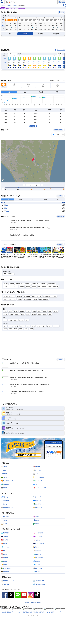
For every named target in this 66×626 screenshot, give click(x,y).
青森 (5, 208)
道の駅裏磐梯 (27, 296)
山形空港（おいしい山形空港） (23, 283)
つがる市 (28, 311)
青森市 (5, 311)
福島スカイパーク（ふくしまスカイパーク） (48, 286)
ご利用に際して (42, 612)
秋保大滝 (20, 299)
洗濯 (4, 66)
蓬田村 (49, 311)
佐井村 (27, 320)
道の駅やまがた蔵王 (43, 299)
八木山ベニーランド (36, 296)
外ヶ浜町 (56, 311)
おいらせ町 (56, 326)
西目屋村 (17, 314)
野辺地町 (22, 326)
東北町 (43, 326)
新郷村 (31, 328)
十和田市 (11, 326)
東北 (9, 5)
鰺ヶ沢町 (6, 314)
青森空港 (12, 283)
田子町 (15, 328)
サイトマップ (57, 612)
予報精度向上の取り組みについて (33, 602)
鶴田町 (44, 314)
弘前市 (10, 311)
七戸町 (27, 326)
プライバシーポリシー (17, 612)
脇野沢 (6, 205)
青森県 (15, 5)
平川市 (34, 311)
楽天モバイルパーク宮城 (9, 296)
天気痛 (4, 62)
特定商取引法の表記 (27, 612)
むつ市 (5, 320)
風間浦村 (21, 320)
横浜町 (38, 326)
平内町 (39, 311)
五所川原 (6, 211)
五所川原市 (21, 311)
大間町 (10, 320)
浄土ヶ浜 (35, 299)
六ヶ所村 (49, 326)
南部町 (20, 328)
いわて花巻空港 (51, 283)
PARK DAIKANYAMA (9, 273)
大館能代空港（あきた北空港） (10, 286)
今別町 (44, 311)
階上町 (26, 328)
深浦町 (11, 314)
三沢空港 (34, 286)
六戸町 (33, 326)
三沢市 (16, 326)
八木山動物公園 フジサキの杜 (49, 296)
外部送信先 (35, 612)
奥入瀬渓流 (19, 296)
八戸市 (5, 326)
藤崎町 (22, 314)
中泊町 (49, 314)
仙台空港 (28, 286)
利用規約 (9, 612)
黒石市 (15, 311)
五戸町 (10, 328)
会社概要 (4, 612)
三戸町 (5, 328)
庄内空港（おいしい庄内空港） (39, 283)
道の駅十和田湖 (27, 299)
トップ (3, 5)
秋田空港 (22, 286)
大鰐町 (27, 314)
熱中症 (4, 58)
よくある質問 (50, 612)
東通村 (15, 320)
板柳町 (39, 314)
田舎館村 (34, 314)
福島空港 (6, 283)
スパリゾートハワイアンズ (10, 299)
